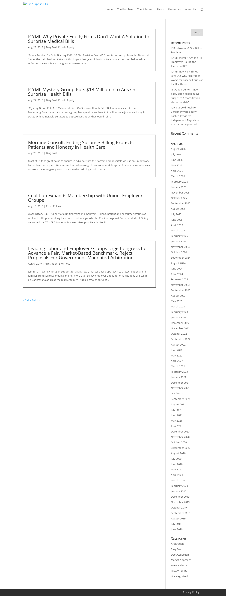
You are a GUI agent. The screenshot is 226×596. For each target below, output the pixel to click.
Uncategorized (179, 576)
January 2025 (178, 241)
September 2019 (180, 513)
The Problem (125, 9)
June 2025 (177, 219)
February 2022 (179, 371)
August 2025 (178, 208)
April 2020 (177, 475)
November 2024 (180, 247)
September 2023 (180, 290)
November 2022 (180, 328)
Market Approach (181, 560)
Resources (174, 9)
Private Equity (66, 47)
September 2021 (180, 399)
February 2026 (179, 181)
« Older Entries (31, 300)
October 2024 (179, 252)
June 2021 (177, 415)
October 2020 (179, 442)
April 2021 (177, 426)
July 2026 (176, 154)
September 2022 (180, 339)
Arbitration (51, 263)
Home (109, 9)
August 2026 (178, 149)
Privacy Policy (191, 592)
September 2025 (180, 203)
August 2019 (178, 518)
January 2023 (178, 317)
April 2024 (177, 274)
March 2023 (178, 306)
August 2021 (178, 404)
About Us (190, 9)
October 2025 (179, 198)
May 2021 (176, 420)
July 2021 (176, 410)
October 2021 (179, 393)
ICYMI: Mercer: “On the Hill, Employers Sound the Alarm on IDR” (187, 62)
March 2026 (178, 176)
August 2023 (178, 295)
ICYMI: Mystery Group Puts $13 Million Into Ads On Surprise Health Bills (82, 91)
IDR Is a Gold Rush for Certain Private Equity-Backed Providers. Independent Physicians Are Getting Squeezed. (185, 116)
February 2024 (179, 279)
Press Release (54, 206)
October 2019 (179, 507)
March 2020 (178, 480)
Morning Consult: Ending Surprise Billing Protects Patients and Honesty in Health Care (80, 144)
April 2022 (177, 360)
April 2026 (177, 171)
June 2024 (177, 268)
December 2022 (180, 323)
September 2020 (180, 447)
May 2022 (176, 355)
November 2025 (180, 192)
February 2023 (179, 312)
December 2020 (180, 431)
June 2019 (177, 529)
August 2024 (178, 263)
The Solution (145, 9)
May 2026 (176, 165)
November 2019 (180, 502)
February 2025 (179, 236)
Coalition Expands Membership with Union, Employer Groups (85, 197)
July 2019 (176, 523)
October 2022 (179, 333)
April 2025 (177, 225)
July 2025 (176, 214)
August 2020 (178, 453)
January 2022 (178, 377)
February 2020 (179, 486)
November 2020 (180, 437)
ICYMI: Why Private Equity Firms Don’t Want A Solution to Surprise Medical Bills (88, 38)
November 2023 (180, 284)
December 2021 (180, 382)
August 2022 (178, 344)
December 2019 (180, 496)
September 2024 (180, 257)
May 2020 (176, 469)
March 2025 (178, 230)
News (160, 9)
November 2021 (180, 388)
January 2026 (178, 187)
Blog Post (51, 47)
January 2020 (178, 491)
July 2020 (176, 458)
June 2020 (177, 464)
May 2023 (176, 301)
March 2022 (178, 366)
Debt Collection (180, 554)
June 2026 (177, 160)
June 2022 (177, 350)
